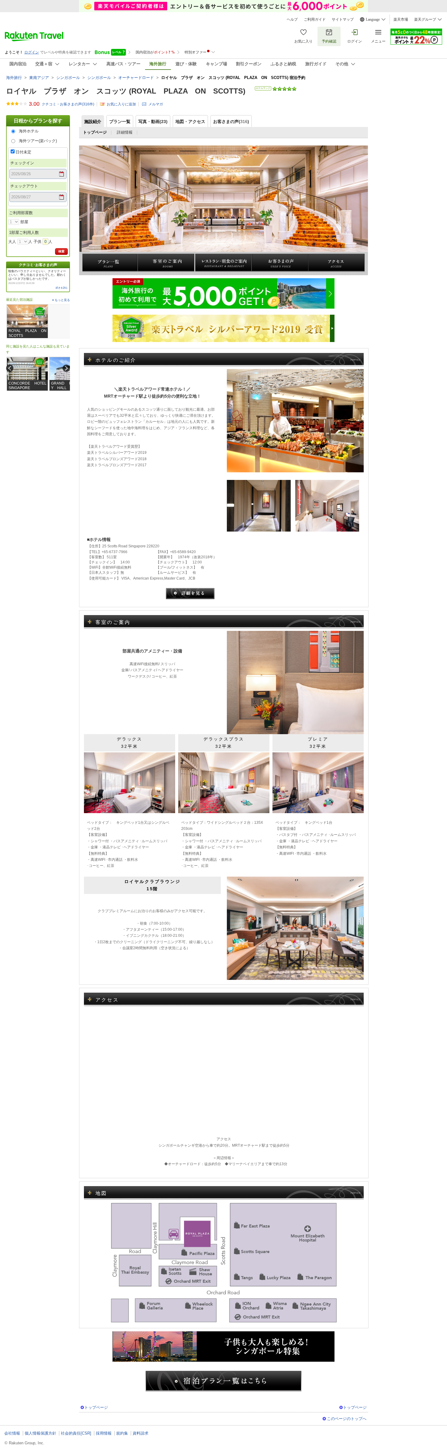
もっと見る (62, 300)
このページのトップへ (346, 1418)
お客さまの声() (231, 121)
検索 (61, 251)
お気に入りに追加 (121, 104)
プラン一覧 (119, 121)
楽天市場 (400, 19)
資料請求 (140, 1433)
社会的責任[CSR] (76, 1433)
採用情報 (104, 1433)
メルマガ (155, 104)
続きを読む (62, 287)
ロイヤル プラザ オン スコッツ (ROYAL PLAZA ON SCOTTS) (125, 91)
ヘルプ (292, 19)
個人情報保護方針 (40, 1433)
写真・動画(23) (153, 121)
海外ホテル (29, 131)
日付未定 (23, 152)
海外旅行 (14, 77)
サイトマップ (343, 19)
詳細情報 (125, 132)
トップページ (96, 1407)
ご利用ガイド (315, 19)
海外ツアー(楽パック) (38, 141)
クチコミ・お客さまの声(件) (68, 104)
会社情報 (12, 1433)
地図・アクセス (190, 121)
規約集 (122, 1433)
